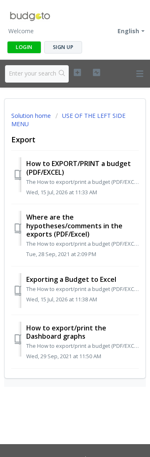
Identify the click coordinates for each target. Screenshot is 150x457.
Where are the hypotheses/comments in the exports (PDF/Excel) (74, 226)
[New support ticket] (77, 72)
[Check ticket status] (96, 72)
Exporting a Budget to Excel (71, 279)
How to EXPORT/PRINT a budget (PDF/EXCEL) (78, 167)
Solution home (31, 116)
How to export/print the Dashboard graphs (66, 332)
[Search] (62, 74)
